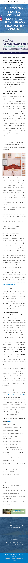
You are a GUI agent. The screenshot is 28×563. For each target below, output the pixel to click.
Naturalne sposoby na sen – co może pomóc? (12, 481)
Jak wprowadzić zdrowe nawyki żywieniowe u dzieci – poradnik (11, 475)
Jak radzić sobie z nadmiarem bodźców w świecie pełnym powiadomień (14, 465)
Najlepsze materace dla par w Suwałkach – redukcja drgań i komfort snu (14, 492)
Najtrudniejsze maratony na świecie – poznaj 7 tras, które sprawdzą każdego (13, 448)
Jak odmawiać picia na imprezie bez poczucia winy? (12, 437)
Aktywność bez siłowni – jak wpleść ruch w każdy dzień (14, 486)
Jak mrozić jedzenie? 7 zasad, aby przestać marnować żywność (12, 443)
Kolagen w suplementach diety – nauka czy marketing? (13, 503)
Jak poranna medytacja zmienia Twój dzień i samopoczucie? (12, 459)
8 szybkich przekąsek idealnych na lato (13, 433)
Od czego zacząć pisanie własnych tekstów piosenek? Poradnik (12, 429)
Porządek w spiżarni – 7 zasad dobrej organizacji (13, 454)
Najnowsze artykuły (10, 558)
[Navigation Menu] (24, 2)
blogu (9, 421)
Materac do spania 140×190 (16, 395)
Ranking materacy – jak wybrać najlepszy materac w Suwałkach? (14, 470)
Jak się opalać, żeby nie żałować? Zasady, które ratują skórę (14, 497)
